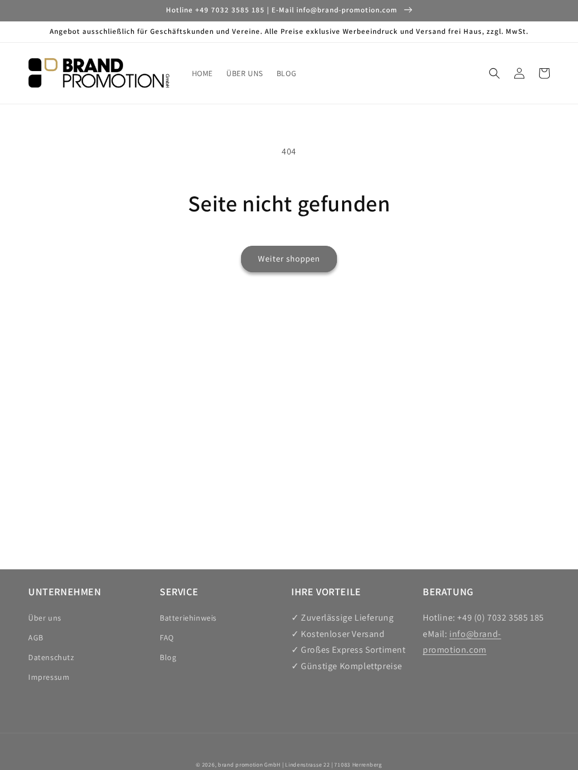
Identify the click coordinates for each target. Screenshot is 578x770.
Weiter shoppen (289, 258)
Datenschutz (51, 657)
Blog (168, 657)
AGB (35, 637)
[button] (494, 73)
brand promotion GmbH (249, 764)
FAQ (167, 637)
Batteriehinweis (188, 618)
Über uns (45, 618)
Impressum (48, 677)
